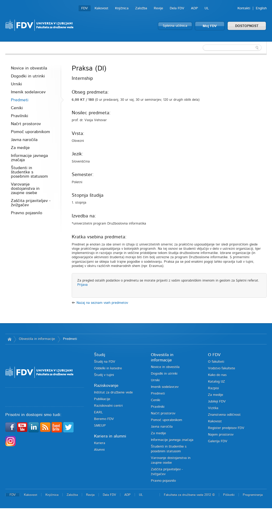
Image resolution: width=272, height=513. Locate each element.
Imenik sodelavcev (28, 92)
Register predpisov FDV (226, 428)
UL (207, 8)
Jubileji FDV (217, 401)
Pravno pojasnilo (26, 213)
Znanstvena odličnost (224, 414)
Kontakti (243, 8)
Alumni (99, 449)
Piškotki (229, 494)
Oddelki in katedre (108, 368)
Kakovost (101, 8)
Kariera (99, 443)
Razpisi (213, 388)
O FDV (214, 355)
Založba (141, 8)
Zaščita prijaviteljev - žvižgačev (30, 203)
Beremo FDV (104, 419)
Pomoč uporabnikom (30, 132)
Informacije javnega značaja (29, 158)
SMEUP (100, 425)
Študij (99, 355)
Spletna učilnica (175, 26)
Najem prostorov (220, 434)
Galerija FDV (217, 441)
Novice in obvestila (29, 68)
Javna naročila (24, 140)
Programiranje (253, 494)
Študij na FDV (104, 361)
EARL (98, 412)
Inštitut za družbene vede (113, 392)
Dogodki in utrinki (28, 76)
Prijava (82, 285)
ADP (194, 8)
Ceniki (17, 108)
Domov (9, 339)
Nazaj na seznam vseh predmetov (102, 303)
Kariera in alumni (110, 436)
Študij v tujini (104, 375)
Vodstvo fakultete (221, 368)
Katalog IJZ (216, 381)
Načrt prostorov (26, 124)
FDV (84, 8)
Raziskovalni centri (108, 405)
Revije (158, 8)
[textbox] (232, 48)
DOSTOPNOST (246, 26)
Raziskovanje (106, 385)
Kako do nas (217, 375)
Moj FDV (210, 26)
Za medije (20, 148)
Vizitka (213, 408)
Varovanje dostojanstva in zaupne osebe (25, 188)
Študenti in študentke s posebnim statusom (29, 172)
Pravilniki (19, 116)
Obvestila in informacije (37, 339)
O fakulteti (216, 361)
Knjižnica (122, 8)
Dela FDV (177, 8)
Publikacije (102, 399)
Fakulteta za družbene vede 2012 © (189, 494)
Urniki (16, 84)
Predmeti (19, 100)
